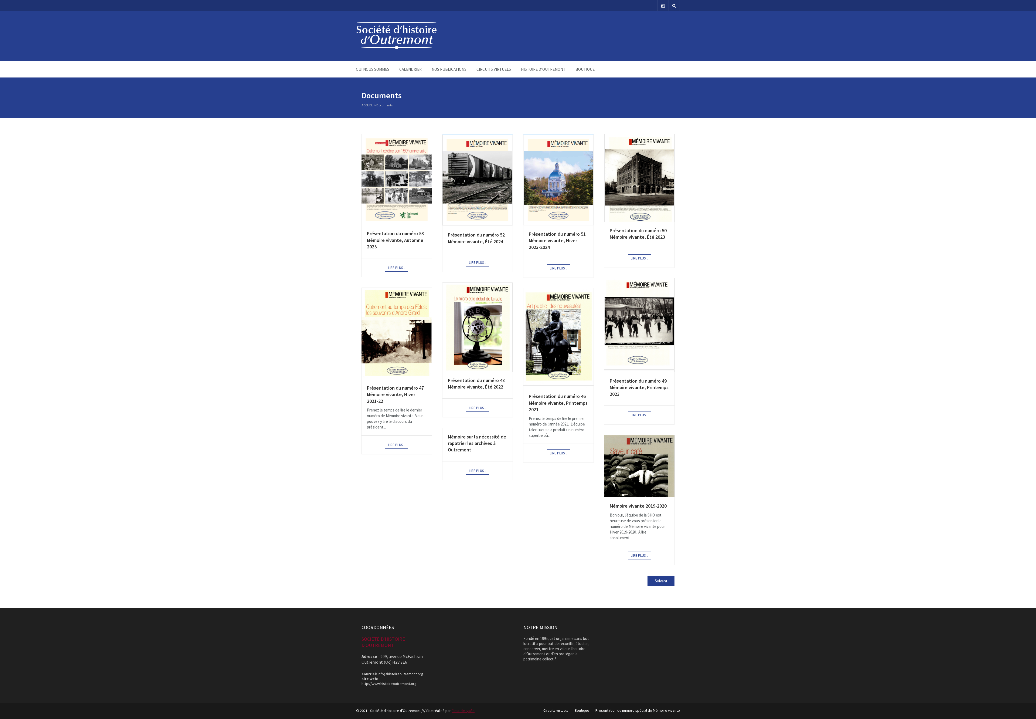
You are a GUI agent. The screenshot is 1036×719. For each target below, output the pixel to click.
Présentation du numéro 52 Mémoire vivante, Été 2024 (476, 238)
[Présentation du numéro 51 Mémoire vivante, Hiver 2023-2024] (558, 179)
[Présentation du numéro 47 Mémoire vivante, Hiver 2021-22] (397, 333)
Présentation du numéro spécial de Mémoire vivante (637, 710)
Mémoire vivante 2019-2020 (638, 506)
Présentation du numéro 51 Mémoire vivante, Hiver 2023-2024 (557, 240)
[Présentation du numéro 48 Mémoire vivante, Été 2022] (477, 327)
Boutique (585, 69)
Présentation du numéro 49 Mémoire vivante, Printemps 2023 (639, 387)
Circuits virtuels (493, 69)
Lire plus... (396, 267)
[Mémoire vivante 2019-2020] (639, 466)
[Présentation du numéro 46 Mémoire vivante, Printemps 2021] (558, 338)
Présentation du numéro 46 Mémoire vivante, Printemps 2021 (558, 403)
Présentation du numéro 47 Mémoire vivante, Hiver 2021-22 (395, 394)
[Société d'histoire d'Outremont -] (396, 47)
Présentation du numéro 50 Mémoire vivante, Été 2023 (638, 233)
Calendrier (410, 69)
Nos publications (449, 69)
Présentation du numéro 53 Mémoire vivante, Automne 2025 (395, 240)
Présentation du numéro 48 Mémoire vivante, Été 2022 (476, 383)
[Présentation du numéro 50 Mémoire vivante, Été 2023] (639, 178)
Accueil (367, 105)
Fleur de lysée (463, 710)
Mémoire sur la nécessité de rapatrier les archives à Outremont (477, 443)
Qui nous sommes (372, 69)
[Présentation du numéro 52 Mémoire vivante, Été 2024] (477, 180)
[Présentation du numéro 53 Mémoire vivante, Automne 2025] (397, 179)
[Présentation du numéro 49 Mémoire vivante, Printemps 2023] (639, 325)
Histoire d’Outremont (543, 69)
